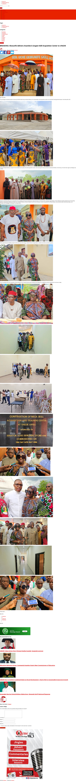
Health (3, 13)
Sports (3, 18)
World (3, 19)
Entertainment (5, 12)
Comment (2, 717)
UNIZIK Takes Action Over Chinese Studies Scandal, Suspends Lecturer (21, 651)
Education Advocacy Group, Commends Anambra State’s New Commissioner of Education (27, 665)
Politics (3, 16)
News (3, 14)
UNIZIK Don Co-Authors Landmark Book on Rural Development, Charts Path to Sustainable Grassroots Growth (34, 680)
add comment (15, 50)
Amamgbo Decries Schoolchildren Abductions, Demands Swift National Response (25, 694)
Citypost (4, 50)
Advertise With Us (5, 2)
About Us (4, 1)
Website (1, 723)
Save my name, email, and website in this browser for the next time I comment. (16, 725)
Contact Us (4, 3)
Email (1, 721)
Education (4, 11)
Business (4, 10)
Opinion (3, 15)
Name (1, 719)
